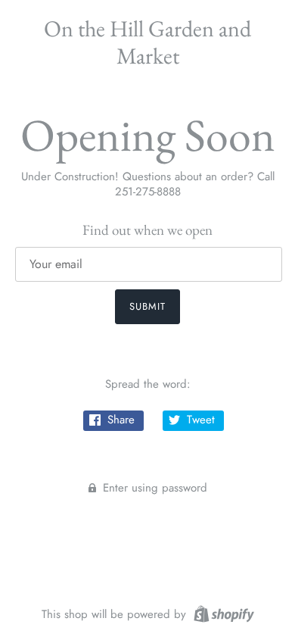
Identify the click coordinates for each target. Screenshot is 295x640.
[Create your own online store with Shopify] (222, 612)
